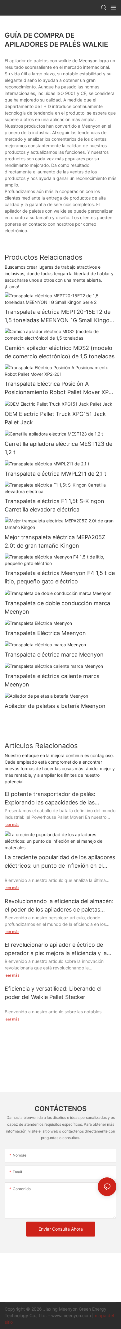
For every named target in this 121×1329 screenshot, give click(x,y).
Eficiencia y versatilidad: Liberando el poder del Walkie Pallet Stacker (53, 992)
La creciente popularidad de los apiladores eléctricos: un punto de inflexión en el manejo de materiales (60, 862)
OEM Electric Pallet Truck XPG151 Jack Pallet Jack (55, 418)
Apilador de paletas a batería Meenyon (55, 706)
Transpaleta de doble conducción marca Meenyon (57, 607)
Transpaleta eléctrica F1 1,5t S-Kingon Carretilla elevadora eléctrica (54, 505)
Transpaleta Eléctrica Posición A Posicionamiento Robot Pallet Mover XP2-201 (59, 388)
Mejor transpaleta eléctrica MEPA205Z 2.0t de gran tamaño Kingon (55, 541)
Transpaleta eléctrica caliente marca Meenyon (52, 680)
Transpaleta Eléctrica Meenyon (45, 633)
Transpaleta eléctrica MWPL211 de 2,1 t (55, 473)
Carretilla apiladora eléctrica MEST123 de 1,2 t (58, 448)
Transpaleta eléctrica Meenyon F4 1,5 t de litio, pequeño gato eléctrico (60, 577)
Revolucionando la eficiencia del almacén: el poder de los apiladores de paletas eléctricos (59, 906)
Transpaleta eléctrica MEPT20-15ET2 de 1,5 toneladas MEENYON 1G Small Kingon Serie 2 (59, 316)
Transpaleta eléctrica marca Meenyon (54, 654)
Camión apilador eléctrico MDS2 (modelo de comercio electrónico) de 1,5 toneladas (59, 352)
